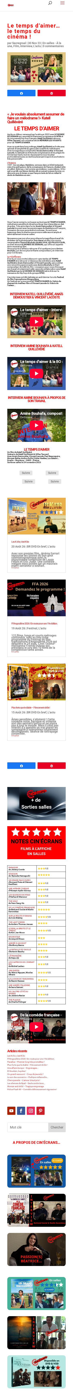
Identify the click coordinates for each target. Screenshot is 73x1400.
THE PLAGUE (14, 1000)
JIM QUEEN (14, 970)
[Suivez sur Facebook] (14, 473)
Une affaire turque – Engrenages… (22, 1068)
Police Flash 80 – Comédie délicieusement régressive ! (32, 1089)
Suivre (26, 472)
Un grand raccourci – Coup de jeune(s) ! (25, 1074)
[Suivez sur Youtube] (11, 1111)
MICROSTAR (14, 937)
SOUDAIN (13, 874)
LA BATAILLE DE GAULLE (20, 949)
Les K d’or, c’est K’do (20, 541)
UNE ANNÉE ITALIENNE (19, 985)
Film (16, 46)
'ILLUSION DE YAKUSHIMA (22, 979)
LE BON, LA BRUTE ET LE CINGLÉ (20, 929)
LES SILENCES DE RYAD (19, 895)
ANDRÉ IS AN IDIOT (17, 943)
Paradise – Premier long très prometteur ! (26, 1062)
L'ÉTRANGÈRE (15, 956)
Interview (26, 46)
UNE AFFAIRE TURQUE (19, 888)
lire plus (15, 567)
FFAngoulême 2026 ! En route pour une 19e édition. (34, 623)
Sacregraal (19, 43)
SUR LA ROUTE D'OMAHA (20, 916)
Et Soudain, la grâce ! (16, 1071)
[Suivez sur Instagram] (17, 482)
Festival (32, 628)
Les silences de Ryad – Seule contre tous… (26, 1083)
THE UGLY (13, 901)
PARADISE (13, 867)
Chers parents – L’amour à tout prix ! (23, 1080)
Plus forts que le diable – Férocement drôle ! (30, 707)
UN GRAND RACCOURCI (20, 880)
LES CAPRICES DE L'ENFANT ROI (21, 963)
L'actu (37, 46)
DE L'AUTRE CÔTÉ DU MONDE (18, 992)
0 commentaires (53, 46)
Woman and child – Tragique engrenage (25, 1086)
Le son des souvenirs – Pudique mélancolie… (27, 1077)
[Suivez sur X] (41, 473)
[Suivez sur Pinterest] (43, 482)
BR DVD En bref (36, 546)
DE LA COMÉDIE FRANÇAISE (22, 907)
